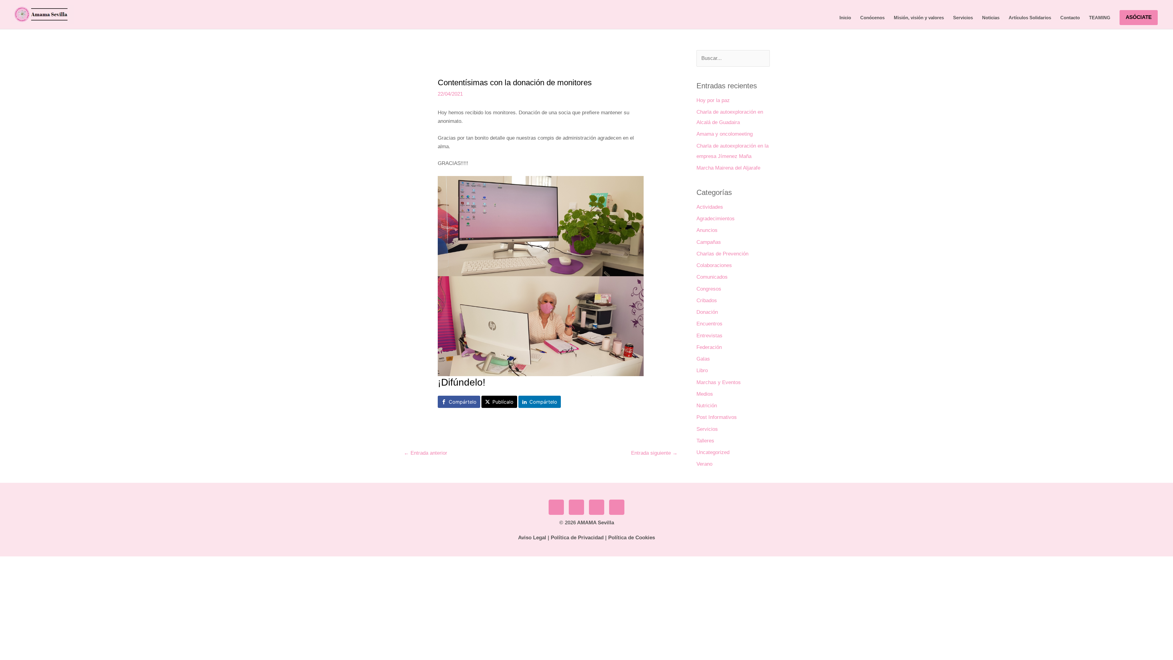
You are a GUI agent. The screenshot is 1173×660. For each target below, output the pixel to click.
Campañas (708, 242)
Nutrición (706, 406)
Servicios (707, 429)
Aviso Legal (532, 538)
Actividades (709, 207)
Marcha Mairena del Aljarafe (728, 168)
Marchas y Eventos (718, 382)
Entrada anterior (425, 453)
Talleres (705, 441)
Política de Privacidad (577, 538)
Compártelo (463, 402)
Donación (707, 312)
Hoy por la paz (713, 100)
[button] (1139, 17)
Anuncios (707, 230)
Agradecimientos (715, 219)
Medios (704, 394)
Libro (702, 370)
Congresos (708, 289)
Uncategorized (712, 452)
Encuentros (709, 324)
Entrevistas (709, 336)
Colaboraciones (714, 265)
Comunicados (712, 277)
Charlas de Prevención (722, 254)
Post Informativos (716, 417)
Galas (703, 359)
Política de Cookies (631, 538)
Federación (709, 347)
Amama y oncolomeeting (724, 134)
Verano (704, 464)
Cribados (706, 300)
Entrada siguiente (654, 453)
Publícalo (502, 402)
